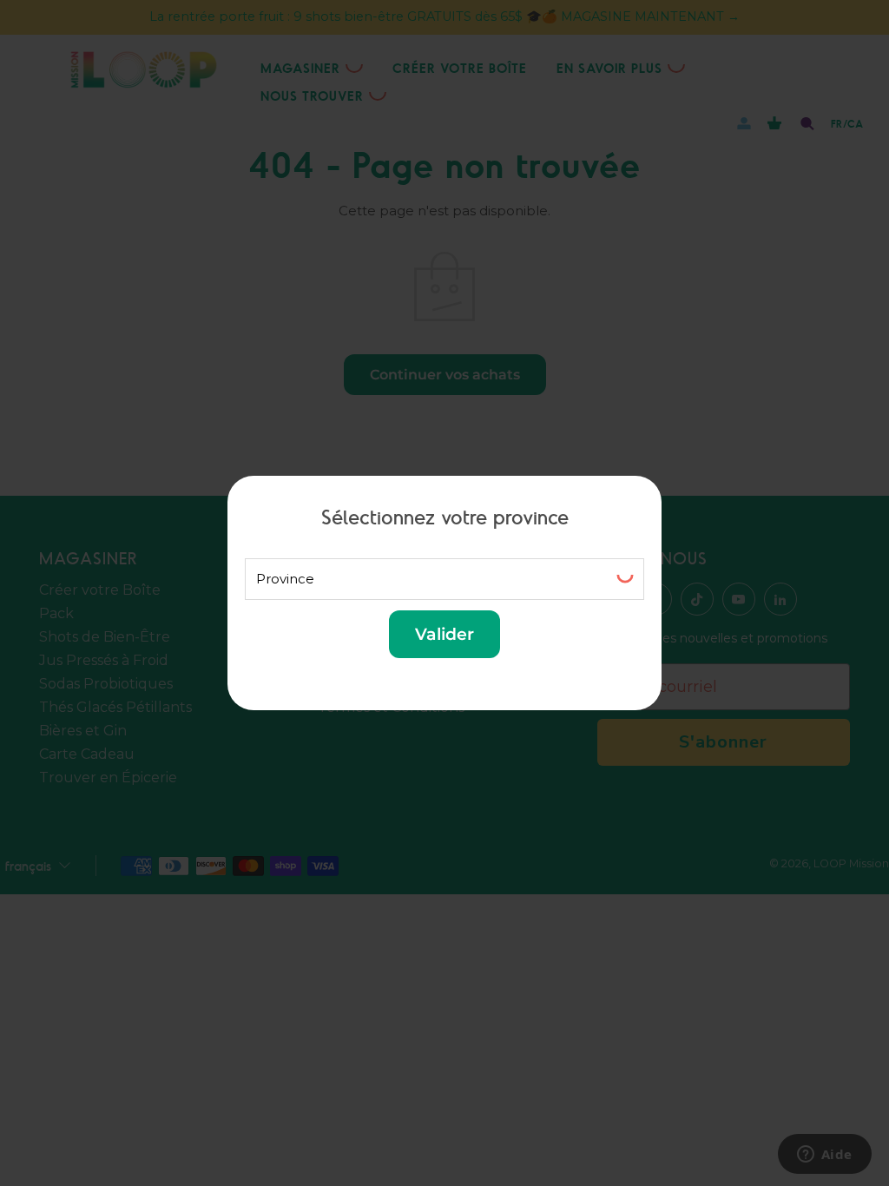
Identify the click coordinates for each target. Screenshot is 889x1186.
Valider (444, 633)
